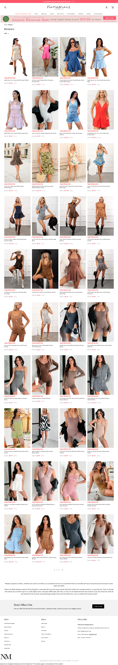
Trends (80, 13)
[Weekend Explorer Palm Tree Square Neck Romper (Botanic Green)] (45, 163)
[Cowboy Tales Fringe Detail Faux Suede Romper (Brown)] (45, 534)
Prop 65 (43, 641)
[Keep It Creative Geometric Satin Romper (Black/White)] (45, 428)
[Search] (5, 7)
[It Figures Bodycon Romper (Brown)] (45, 375)
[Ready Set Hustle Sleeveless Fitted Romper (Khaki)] (100, 428)
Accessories (98, 13)
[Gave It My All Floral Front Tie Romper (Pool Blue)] (100, 163)
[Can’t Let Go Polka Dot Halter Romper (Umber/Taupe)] (17, 163)
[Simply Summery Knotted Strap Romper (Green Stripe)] (17, 428)
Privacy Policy (44, 637)
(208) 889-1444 (93, 634)
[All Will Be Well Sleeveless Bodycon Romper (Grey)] (17, 375)
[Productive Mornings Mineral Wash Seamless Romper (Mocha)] (100, 481)
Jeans (52, 13)
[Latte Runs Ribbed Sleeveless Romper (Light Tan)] (100, 534)
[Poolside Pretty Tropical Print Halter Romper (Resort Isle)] (73, 163)
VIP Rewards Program (9, 623)
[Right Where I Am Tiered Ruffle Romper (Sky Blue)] (100, 57)
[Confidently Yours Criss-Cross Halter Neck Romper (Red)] (100, 110)
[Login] (107, 7)
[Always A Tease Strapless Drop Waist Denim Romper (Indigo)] (17, 216)
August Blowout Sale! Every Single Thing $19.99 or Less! (57, 1)
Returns (43, 627)
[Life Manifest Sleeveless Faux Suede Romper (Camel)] (100, 216)
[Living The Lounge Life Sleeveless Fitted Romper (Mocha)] (73, 428)
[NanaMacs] (59, 7)
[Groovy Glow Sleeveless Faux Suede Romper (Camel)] (17, 322)
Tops (36, 13)
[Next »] (62, 570)
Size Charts (44, 630)
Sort (5, 33)
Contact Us (7, 641)
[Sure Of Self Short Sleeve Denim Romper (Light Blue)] (45, 216)
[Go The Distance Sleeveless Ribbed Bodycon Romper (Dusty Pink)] (45, 481)
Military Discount (8, 634)
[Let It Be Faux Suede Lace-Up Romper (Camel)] (45, 269)
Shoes (88, 13)
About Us (6, 637)
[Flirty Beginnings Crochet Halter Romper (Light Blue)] (17, 534)
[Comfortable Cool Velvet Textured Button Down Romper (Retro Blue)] (73, 57)
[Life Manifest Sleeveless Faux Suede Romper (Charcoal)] (100, 269)
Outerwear (71, 13)
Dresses (44, 13)
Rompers (10, 24)
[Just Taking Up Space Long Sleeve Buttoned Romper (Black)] (73, 534)
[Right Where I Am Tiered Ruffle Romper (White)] (17, 57)
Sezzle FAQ (7, 648)
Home (5, 24)
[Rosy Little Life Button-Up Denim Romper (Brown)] (73, 216)
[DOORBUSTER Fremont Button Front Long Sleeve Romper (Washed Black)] (100, 375)
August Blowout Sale (23, 13)
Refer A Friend (7, 627)
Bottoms (60, 13)
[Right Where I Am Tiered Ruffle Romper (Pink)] (17, 110)
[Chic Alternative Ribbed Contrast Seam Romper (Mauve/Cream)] (73, 481)
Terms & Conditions (46, 634)
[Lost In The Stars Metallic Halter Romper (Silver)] (45, 110)
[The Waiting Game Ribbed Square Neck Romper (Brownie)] (100, 322)
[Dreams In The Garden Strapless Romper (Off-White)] (17, 481)
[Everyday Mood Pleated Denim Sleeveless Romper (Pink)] (45, 57)
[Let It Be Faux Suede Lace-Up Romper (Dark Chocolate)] (17, 269)
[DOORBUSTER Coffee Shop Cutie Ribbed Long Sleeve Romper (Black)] (73, 322)
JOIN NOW (98, 606)
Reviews (6, 630)
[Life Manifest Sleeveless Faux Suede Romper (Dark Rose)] (73, 269)
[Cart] (112, 7)
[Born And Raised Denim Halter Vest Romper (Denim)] (73, 110)
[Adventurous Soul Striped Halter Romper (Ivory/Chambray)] (45, 322)
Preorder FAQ (7, 644)
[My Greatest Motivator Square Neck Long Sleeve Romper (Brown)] (73, 375)
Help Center (44, 623)
